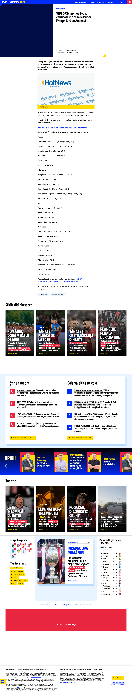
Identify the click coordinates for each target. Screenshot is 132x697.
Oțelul (105, 572)
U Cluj (104, 583)
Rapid (104, 562)
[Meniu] (129, 2)
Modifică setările (79, 605)
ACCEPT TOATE (118, 677)
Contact (89, 605)
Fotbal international (97, 2)
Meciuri (110, 547)
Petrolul (105, 556)
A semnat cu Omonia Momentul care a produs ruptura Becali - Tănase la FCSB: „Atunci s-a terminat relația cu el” (36, 393)
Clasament (103, 547)
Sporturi (111, 2)
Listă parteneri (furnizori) (67, 682)
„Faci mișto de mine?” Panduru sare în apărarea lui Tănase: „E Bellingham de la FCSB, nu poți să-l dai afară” (36, 415)
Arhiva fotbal (60, 8)
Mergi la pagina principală (81, 438)
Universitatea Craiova (19, 580)
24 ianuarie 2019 (80, 286)
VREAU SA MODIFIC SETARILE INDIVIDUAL (118, 683)
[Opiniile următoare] (14, 466)
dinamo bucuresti (18, 574)
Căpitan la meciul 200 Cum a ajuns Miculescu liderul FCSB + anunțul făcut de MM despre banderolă (36, 424)
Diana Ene (61, 48)
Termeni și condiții (45, 605)
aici (18, 687)
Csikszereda (106, 594)
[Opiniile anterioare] (6, 466)
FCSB (104, 559)
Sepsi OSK (106, 575)
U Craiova (106, 564)
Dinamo (105, 553)
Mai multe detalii (36, 677)
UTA (104, 592)
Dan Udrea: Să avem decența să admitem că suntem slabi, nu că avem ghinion (70, 462)
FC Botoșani (106, 586)
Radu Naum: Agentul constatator (103, 462)
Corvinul (105, 567)
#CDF (79, 279)
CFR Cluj (15, 577)
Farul (104, 570)
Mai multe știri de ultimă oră (23, 438)
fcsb (21, 584)
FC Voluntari (106, 589)
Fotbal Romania (80, 2)
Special (120, 2)
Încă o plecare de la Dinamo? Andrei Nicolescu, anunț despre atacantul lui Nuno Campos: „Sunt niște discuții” (94, 428)
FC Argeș (105, 578)
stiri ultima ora (17, 568)
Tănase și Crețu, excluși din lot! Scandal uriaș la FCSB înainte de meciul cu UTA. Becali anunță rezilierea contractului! (81, 333)
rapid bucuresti (18, 571)
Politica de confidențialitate (62, 605)
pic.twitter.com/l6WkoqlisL (66, 282)
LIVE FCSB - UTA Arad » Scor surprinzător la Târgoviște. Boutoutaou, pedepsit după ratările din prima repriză (36, 405)
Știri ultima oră (19, 383)
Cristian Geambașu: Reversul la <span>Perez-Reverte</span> (37, 462)
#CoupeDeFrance (45, 282)
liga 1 (14, 584)
